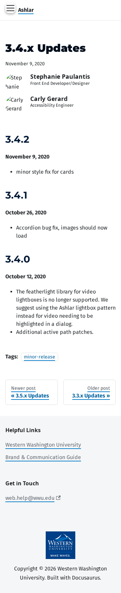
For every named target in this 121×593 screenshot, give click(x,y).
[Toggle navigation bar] (10, 8)
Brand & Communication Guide (43, 457)
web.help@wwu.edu (29, 498)
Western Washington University (43, 445)
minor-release (39, 357)
